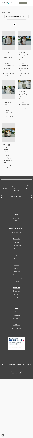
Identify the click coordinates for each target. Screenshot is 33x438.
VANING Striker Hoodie (6, 147)
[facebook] (12, 372)
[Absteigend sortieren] (27, 16)
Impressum (14, 366)
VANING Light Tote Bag (23, 94)
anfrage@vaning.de (16, 224)
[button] (3, 435)
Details (12, 73)
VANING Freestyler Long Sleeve (8, 55)
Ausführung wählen (7, 74)
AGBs (19, 366)
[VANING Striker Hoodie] (8, 132)
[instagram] (16, 372)
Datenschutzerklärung (25, 364)
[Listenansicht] (17, 24)
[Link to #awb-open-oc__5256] (30, 3)
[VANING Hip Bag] (8, 89)
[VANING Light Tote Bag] (24, 84)
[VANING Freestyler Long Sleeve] (8, 40)
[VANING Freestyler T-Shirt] (24, 40)
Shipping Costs (10, 65)
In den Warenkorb (7, 117)
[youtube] (20, 372)
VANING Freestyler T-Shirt (24, 55)
